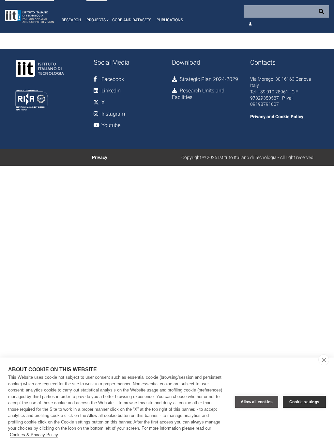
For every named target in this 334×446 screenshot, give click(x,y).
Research (71, 20)
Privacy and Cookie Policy (276, 116)
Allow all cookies (257, 402)
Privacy (99, 157)
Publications (170, 20)
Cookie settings (304, 402)
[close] (323, 359)
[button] (97, 16)
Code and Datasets (131, 20)
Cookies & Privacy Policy (34, 434)
